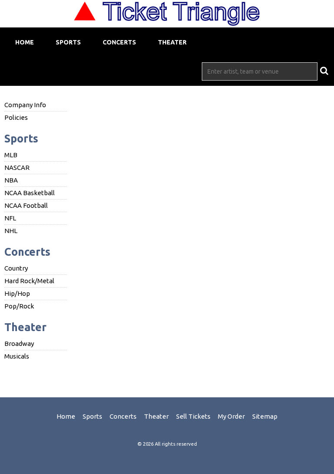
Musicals (16, 356)
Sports (68, 42)
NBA (11, 180)
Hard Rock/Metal (29, 280)
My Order (231, 416)
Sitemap (264, 416)
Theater (172, 42)
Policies (16, 117)
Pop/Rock (19, 306)
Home (24, 42)
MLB (10, 155)
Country (16, 268)
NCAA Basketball (29, 192)
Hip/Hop (17, 293)
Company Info (25, 104)
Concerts (119, 42)
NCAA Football (26, 205)
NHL (10, 230)
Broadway (19, 343)
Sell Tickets (193, 416)
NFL (10, 218)
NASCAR (17, 167)
